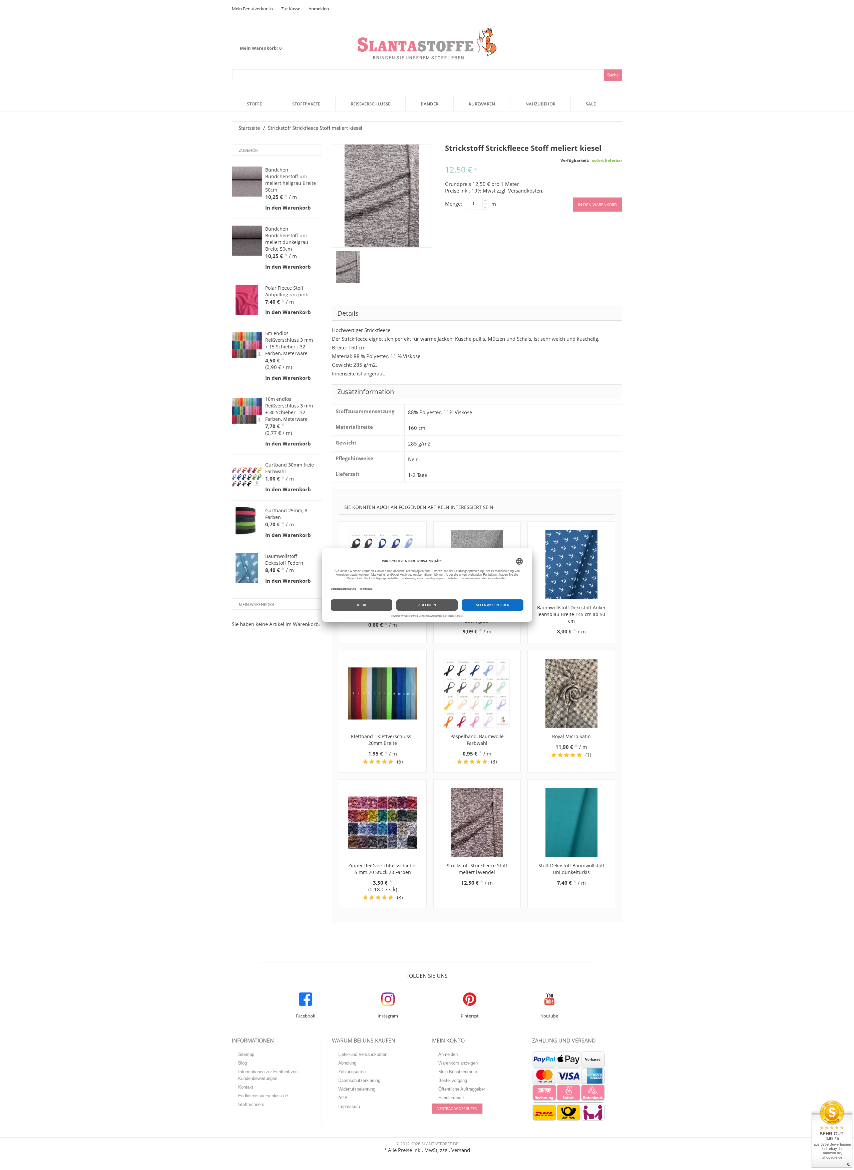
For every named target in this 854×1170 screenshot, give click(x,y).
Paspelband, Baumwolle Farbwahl (477, 739)
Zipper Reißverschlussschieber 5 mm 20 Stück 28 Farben (382, 868)
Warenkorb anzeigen (458, 1063)
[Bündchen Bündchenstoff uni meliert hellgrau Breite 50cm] (247, 182)
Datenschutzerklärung (359, 1080)
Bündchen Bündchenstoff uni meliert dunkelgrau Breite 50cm (286, 239)
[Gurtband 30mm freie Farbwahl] (247, 477)
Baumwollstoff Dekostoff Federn (284, 559)
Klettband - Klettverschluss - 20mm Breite (382, 739)
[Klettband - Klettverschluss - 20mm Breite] (383, 693)
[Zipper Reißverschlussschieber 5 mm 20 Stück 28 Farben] (383, 822)
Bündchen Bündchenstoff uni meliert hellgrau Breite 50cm (290, 180)
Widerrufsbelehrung (356, 1089)
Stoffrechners (251, 1104)
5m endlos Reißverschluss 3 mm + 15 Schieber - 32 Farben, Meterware (289, 343)
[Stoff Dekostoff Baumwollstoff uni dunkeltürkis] (571, 822)
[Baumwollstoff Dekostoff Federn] (247, 568)
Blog (242, 1063)
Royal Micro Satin (571, 736)
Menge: (453, 203)
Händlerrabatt (451, 1097)
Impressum (349, 1106)
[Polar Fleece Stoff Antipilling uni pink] (247, 300)
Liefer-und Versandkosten (362, 1054)
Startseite (249, 127)
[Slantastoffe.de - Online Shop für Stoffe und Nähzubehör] (427, 43)
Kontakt (245, 1087)
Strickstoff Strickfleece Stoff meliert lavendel (477, 868)
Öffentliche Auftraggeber (461, 1089)
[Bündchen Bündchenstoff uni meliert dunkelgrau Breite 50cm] (247, 241)
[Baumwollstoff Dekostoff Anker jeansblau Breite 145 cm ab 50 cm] (571, 564)
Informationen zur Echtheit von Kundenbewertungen (268, 1075)
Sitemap (246, 1054)
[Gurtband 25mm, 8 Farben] (247, 522)
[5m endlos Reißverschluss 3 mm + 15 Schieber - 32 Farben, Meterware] (247, 345)
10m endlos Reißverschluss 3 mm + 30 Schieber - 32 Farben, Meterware (289, 409)
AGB (343, 1097)
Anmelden (319, 9)
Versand (460, 1150)
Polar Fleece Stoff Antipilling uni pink (286, 291)
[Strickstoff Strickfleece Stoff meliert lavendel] (477, 822)
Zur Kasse (290, 9)
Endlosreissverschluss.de (263, 1095)
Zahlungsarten (352, 1071)
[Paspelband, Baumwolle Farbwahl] (477, 693)
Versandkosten (525, 190)
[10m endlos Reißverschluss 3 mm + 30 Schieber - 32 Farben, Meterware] (247, 411)
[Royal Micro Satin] (571, 693)
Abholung (347, 1063)
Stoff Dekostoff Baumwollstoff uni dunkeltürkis (571, 868)
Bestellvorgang (452, 1080)
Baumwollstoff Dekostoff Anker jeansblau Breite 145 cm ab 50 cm (571, 614)
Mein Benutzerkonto (252, 9)
